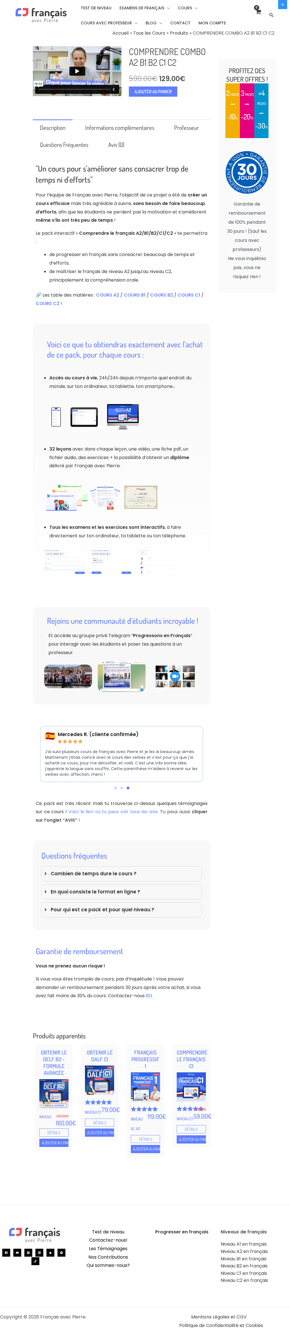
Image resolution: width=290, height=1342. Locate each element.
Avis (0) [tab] (116, 144)
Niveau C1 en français (244, 1273)
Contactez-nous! (108, 1240)
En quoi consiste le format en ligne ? (95, 891)
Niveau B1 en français (243, 1259)
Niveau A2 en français (244, 1251)
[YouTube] (17, 1253)
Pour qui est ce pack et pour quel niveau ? (102, 909)
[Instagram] (28, 1253)
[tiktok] (35, 1261)
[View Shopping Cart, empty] (258, 15)
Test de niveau (108, 1232)
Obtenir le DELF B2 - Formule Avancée (54, 1062)
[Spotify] (61, 1253)
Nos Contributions (108, 1257)
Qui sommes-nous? (108, 1265)
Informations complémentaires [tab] (119, 127)
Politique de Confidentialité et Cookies (221, 1325)
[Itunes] (50, 1253)
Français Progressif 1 (145, 1059)
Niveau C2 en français (244, 1280)
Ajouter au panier (153, 91)
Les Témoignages (108, 1248)
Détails (53, 1132)
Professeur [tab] (186, 127)
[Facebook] (6, 1253)
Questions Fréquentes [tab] (64, 144)
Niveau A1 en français (244, 1244)
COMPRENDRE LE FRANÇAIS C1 (192, 1059)
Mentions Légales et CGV (219, 1317)
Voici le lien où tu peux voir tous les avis (113, 811)
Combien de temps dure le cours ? (94, 873)
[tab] (122, 874)
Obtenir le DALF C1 (100, 1056)
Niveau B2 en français (244, 1266)
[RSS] (39, 1253)
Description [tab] (52, 127)
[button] (167, 8)
